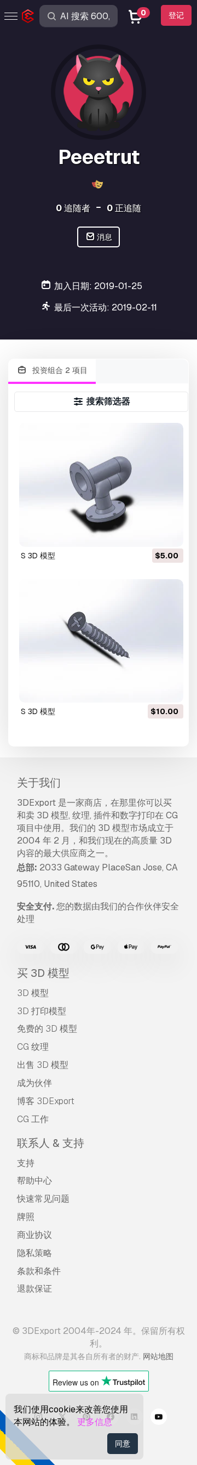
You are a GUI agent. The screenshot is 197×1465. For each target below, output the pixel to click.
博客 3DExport (45, 1101)
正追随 (124, 208)
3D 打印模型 (41, 1011)
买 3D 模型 (43, 973)
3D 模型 (33, 993)
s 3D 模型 (38, 556)
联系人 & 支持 (50, 1143)
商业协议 (34, 1235)
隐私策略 (34, 1253)
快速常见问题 (43, 1198)
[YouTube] (159, 1418)
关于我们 (39, 783)
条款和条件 (39, 1271)
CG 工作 (33, 1119)
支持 (25, 1163)
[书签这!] (167, 531)
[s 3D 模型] (101, 484)
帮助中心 (34, 1180)
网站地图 (158, 1356)
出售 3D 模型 (42, 1065)
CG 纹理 (33, 1047)
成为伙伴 (34, 1083)
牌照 (25, 1217)
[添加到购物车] (145, 531)
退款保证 (34, 1288)
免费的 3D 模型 (47, 1028)
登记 (176, 15)
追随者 (73, 208)
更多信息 (94, 1422)
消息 (103, 237)
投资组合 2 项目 (59, 370)
